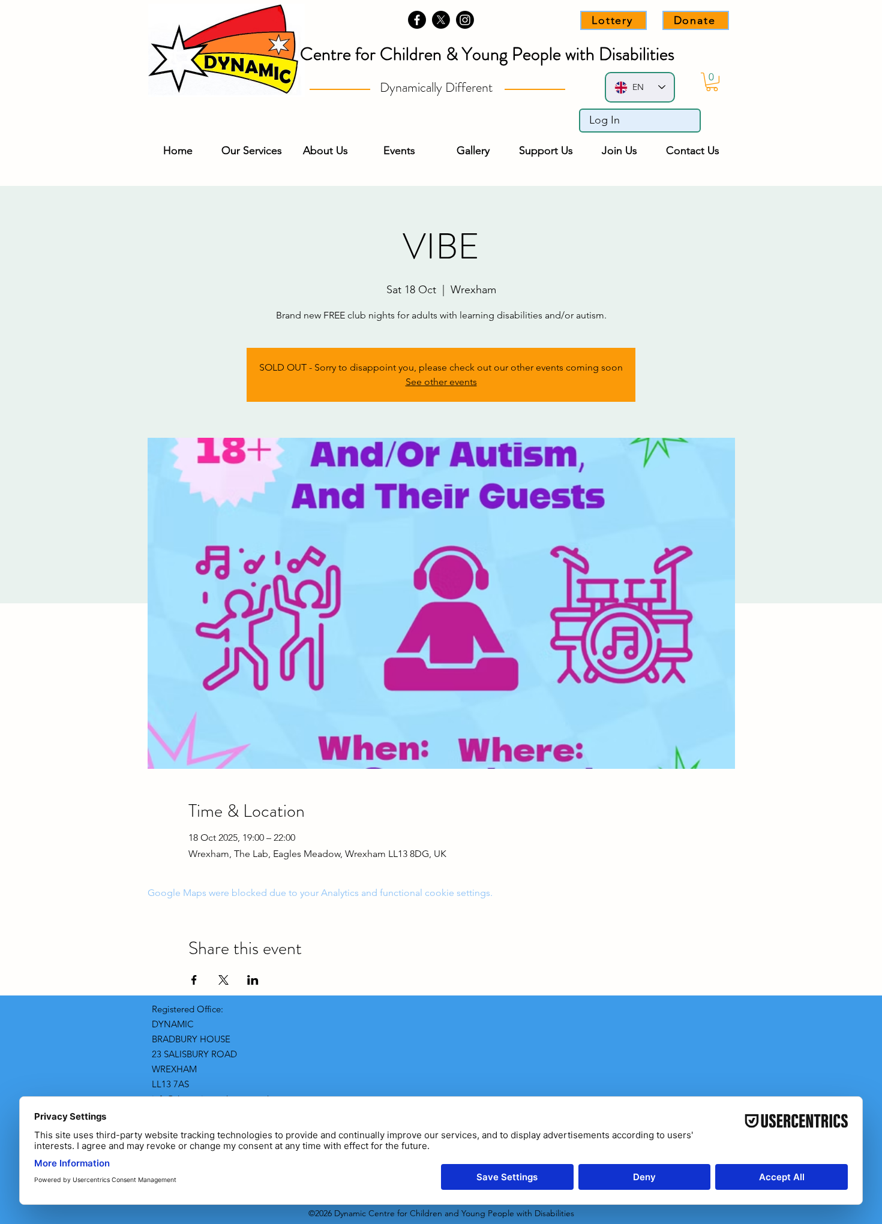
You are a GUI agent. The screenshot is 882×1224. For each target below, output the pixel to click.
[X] (441, 20)
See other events (441, 381)
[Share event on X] (223, 980)
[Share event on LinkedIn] (253, 980)
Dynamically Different (438, 87)
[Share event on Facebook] (194, 980)
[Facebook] (417, 20)
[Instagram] (465, 20)
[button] (712, 82)
